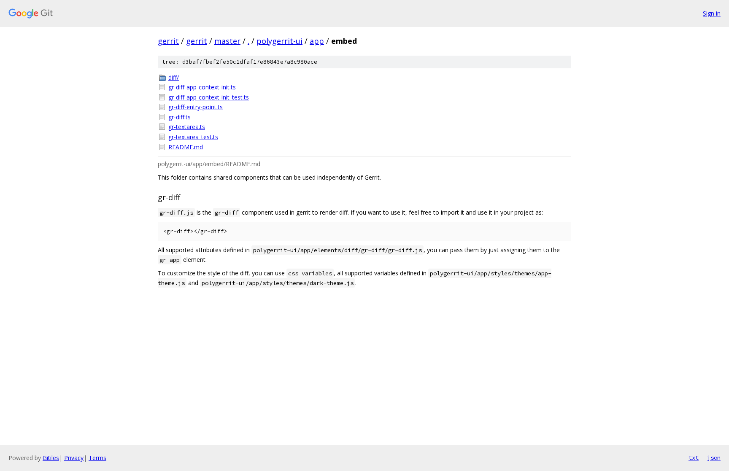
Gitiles (51, 458)
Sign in (712, 13)
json (714, 457)
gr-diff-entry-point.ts (195, 107)
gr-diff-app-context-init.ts (202, 87)
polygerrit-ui (279, 41)
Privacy (74, 458)
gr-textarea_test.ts (193, 137)
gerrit (168, 41)
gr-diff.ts (179, 117)
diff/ (173, 77)
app (317, 41)
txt (693, 457)
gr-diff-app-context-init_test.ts (208, 97)
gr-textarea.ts (186, 127)
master (227, 41)
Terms (97, 458)
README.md (185, 147)
